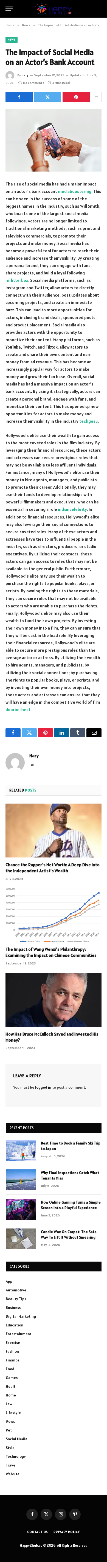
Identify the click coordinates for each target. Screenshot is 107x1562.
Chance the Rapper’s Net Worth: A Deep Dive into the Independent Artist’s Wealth (52, 867)
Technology (16, 1456)
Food (10, 1368)
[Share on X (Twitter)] (47, 97)
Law (9, 1403)
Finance (12, 1360)
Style (10, 1447)
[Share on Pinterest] (76, 97)
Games (12, 1377)
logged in (43, 1087)
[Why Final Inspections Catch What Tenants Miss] (21, 1179)
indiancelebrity (72, 509)
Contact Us (37, 1532)
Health (12, 1386)
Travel (11, 1465)
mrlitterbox (16, 280)
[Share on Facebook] (19, 97)
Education (14, 1325)
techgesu (88, 421)
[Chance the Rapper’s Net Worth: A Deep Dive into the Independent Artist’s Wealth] (53, 830)
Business (13, 1307)
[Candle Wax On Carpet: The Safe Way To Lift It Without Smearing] (21, 1238)
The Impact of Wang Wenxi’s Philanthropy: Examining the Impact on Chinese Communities (51, 952)
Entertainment (19, 1333)
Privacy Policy (67, 1532)
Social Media (16, 1438)
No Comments (33, 83)
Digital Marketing (21, 1316)
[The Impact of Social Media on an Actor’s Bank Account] (53, 140)
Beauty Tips (16, 1298)
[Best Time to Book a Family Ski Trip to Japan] (21, 1150)
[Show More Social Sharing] (96, 97)
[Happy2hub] (53, 9)
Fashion (12, 1351)
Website (12, 1473)
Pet (9, 1430)
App (9, 1281)
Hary (25, 75)
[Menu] (9, 9)
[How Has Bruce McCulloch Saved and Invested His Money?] (53, 1000)
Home (11, 1395)
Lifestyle (13, 1412)
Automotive (16, 1290)
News (11, 40)
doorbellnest (17, 709)
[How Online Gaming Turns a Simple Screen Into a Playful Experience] (21, 1209)
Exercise (13, 1342)
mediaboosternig (74, 191)
